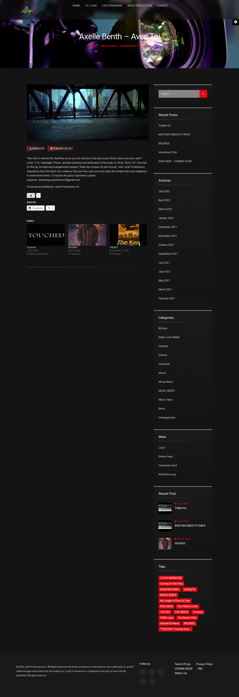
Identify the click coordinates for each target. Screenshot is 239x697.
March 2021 (165, 289)
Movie (162, 372)
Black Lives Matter (169, 337)
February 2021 (167, 298)
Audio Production (139, 5)
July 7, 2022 (183, 503)
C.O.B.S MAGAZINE (171, 577)
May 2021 (164, 280)
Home (76, 5)
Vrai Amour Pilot (168, 152)
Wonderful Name (169, 623)
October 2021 (166, 244)
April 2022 (164, 200)
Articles (163, 328)
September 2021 (168, 253)
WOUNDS (72, 247)
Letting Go (190, 589)
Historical (164, 364)
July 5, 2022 (183, 521)
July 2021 (164, 262)
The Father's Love (188, 606)
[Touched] (46, 235)
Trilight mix (165, 125)
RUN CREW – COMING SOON (175, 161)
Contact (162, 5)
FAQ (200, 668)
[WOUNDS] (87, 235)
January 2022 (166, 218)
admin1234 (38, 148)
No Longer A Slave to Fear (175, 600)
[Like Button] (31, 195)
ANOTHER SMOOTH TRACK (174, 134)
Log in (162, 447)
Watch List (181, 673)
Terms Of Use (183, 664)
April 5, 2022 (183, 539)
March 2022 (165, 209)
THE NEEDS (181, 612)
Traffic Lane (166, 617)
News (162, 408)
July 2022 (164, 191)
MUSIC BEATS (167, 390)
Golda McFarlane (169, 589)
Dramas (163, 355)
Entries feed (166, 456)
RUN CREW (166, 606)
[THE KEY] (128, 235)
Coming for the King (171, 583)
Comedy (163, 346)
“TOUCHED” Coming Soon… (175, 629)
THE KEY (113, 247)
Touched (31, 247)
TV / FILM (91, 5)
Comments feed (168, 465)
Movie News (166, 381)
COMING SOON (183, 668)
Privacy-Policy (204, 664)
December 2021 (168, 227)
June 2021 (165, 271)
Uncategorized (167, 417)
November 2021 (168, 235)
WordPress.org (167, 474)
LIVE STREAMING (112, 5)
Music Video (108, 45)
